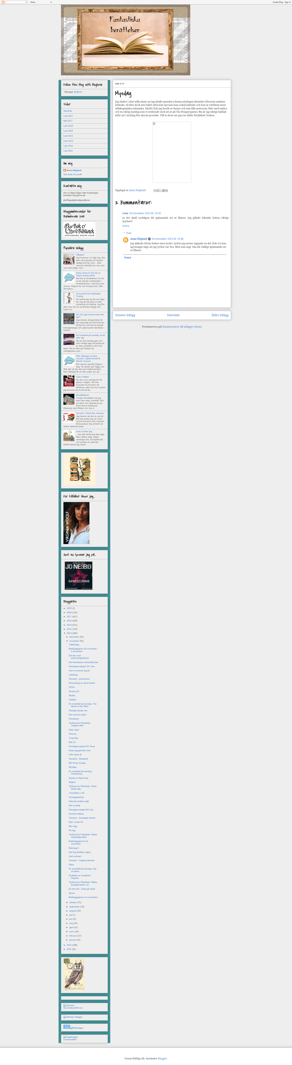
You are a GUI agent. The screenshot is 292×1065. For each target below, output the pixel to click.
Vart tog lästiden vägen (80, 852)
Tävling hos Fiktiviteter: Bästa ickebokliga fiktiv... (83, 835)
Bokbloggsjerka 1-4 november (83, 897)
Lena (125, 213)
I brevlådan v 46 (76, 793)
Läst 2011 (68, 151)
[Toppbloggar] (70, 1037)
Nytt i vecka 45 (76, 822)
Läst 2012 (68, 146)
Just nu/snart (75, 856)
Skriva (72, 893)
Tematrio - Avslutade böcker (82, 818)
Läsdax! (72, 699)
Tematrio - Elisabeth (78, 759)
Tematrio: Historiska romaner (90, 413)
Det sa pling (74, 805)
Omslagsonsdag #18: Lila (81, 809)
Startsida (173, 315)
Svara (125, 225)
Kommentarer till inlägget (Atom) (182, 326)
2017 (69, 616)
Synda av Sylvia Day (78, 778)
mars (72, 931)
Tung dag (73, 738)
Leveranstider (70, 1039)
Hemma (72, 734)
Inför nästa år (75, 754)
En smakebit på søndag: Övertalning (80, 772)
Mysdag (72, 767)
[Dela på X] (160, 190)
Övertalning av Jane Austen (82, 683)
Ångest (72, 782)
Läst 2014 (68, 136)
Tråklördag (74, 644)
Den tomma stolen (77, 714)
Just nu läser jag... (85, 431)
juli (71, 915)
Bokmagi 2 (74, 848)
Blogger (162, 1058)
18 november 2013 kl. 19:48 (167, 238)
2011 (69, 949)
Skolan (72, 695)
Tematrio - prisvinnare (79, 679)
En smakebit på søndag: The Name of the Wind (83, 705)
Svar (129, 233)
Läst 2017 (68, 116)
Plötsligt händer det (78, 710)
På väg (72, 830)
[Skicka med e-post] (154, 190)
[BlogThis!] (157, 190)
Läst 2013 (68, 141)
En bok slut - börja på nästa (82, 889)
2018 (69, 612)
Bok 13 (72, 742)
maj (71, 923)
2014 (69, 629)
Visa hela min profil (72, 174)
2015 (69, 625)
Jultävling (73, 675)
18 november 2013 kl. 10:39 (145, 213)
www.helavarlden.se (73, 1008)
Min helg (73, 826)
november (74, 641)
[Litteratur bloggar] (72, 1017)
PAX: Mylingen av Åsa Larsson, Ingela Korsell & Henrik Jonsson (88, 358)
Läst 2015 (68, 131)
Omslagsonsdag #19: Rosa (82, 746)
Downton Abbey (76, 814)
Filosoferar (74, 719)
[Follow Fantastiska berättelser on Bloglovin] (73, 92)
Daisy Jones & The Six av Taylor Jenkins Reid (88, 274)
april (71, 927)
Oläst (71, 864)
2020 (69, 608)
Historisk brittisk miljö (79, 801)
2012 (69, 945)
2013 (69, 633)
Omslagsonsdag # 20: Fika (82, 666)
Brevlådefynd (82, 395)
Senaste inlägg (125, 315)
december (74, 637)
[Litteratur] (69, 1005)
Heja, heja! (74, 729)
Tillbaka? (80, 255)
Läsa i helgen (82, 377)
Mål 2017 (67, 121)
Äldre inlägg (220, 315)
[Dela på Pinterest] (166, 190)
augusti (73, 911)
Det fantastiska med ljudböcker (83, 662)
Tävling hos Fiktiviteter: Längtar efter (80, 724)
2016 (69, 620)
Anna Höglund (138, 238)
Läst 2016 (68, 126)
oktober (73, 902)
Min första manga (77, 763)
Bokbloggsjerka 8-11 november (78, 842)
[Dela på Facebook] (163, 190)
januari (72, 940)
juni (71, 919)
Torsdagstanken (76, 797)
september (74, 906)
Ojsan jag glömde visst (79, 750)
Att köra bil (74, 691)
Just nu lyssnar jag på (79, 670)
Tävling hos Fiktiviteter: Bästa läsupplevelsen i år (83, 883)
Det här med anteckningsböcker (79, 656)
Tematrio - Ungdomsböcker (82, 860)
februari (73, 936)
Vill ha (72, 687)
